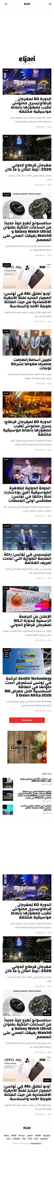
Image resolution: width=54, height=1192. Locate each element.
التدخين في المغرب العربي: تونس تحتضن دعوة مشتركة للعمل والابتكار (36, 808)
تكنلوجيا (7, 194)
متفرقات (16, 1138)
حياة (24, 1138)
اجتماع (30, 1135)
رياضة (6, 1135)
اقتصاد (6, 331)
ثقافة (6, 70)
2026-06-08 (46, 784)
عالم (36, 1138)
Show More (27, 720)
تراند (8, 1138)
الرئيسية (46, 1135)
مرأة (30, 1138)
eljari (49, 127)
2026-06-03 (46, 801)
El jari (27, 4)
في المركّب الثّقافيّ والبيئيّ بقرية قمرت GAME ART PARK (35, 780)
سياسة (21, 1135)
